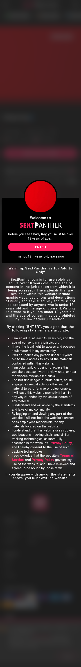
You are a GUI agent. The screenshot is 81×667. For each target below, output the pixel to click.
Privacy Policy (43, 460)
